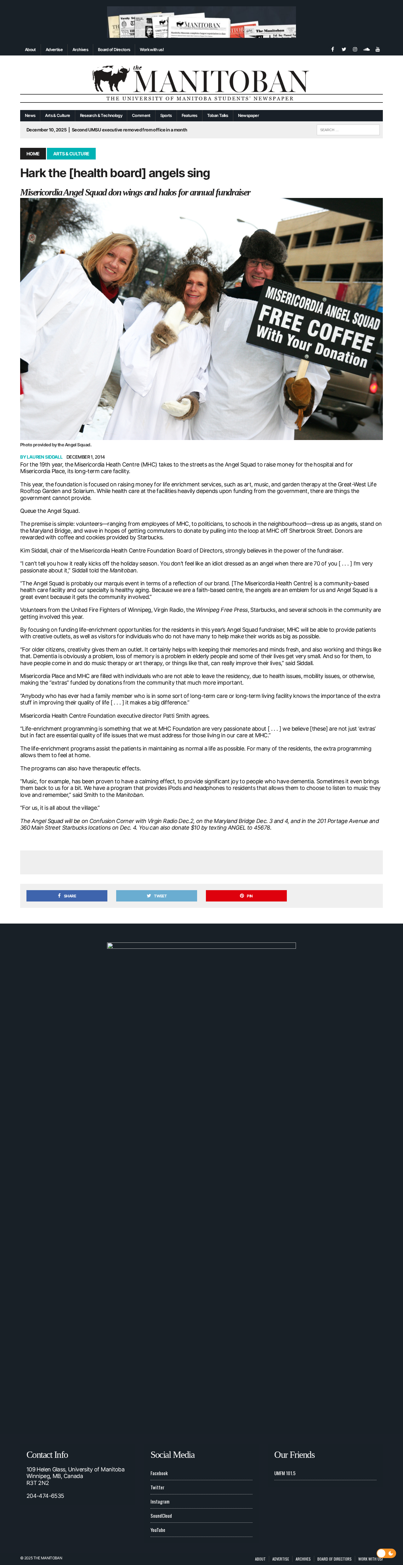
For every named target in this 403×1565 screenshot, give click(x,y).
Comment (141, 115)
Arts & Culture (57, 115)
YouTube (157, 1529)
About (30, 49)
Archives (80, 49)
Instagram (159, 1501)
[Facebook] (332, 48)
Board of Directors (114, 49)
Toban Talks (217, 115)
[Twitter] (344, 48)
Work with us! (152, 49)
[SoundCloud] (366, 48)
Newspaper (248, 115)
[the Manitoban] (201, 83)
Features (189, 115)
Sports (166, 115)
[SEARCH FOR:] (348, 129)
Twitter (157, 1487)
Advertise (54, 49)
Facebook (159, 1472)
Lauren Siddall (44, 457)
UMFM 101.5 (285, 1472)
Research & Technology (101, 115)
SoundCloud (161, 1515)
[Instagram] (355, 48)
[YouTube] (378, 48)
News (30, 115)
